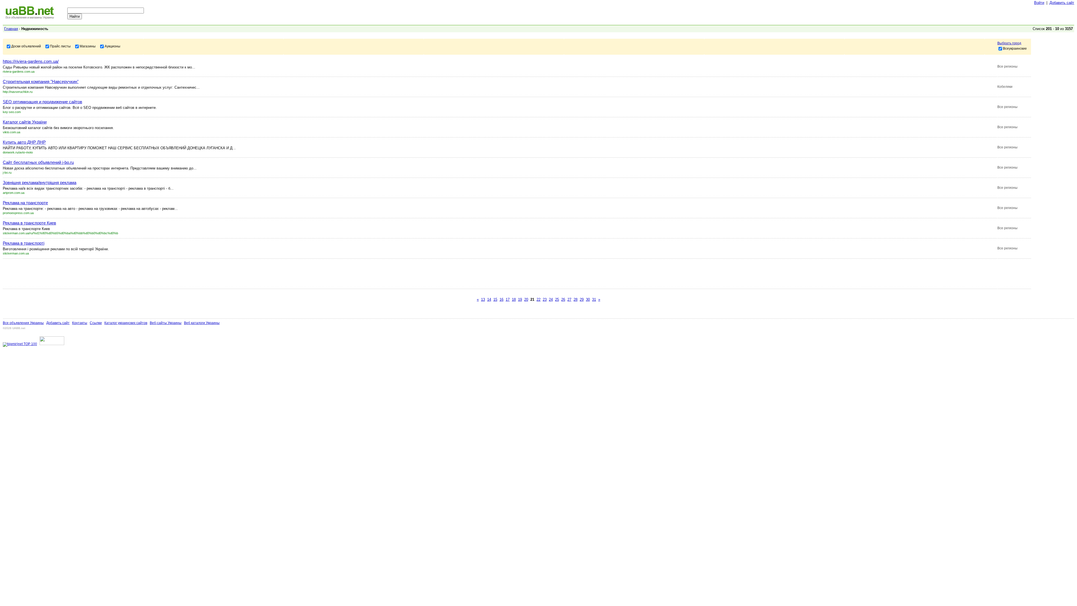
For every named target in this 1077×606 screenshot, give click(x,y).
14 (489, 299)
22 (538, 299)
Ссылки (96, 323)
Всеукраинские (1015, 48)
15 (495, 299)
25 (557, 299)
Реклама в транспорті (23, 243)
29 (582, 299)
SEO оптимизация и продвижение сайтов (42, 101)
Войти (1039, 3)
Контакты (79, 323)
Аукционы (112, 46)
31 (594, 299)
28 (575, 299)
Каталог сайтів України (25, 122)
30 (588, 299)
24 (551, 299)
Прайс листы (60, 46)
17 (508, 299)
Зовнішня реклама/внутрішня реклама (39, 182)
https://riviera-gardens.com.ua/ (31, 61)
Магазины (88, 46)
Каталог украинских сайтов (125, 323)
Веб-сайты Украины (165, 323)
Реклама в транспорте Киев (29, 223)
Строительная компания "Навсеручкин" (41, 81)
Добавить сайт (1062, 3)
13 (483, 299)
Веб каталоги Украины (202, 323)
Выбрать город (1009, 43)
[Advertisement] (105, 273)
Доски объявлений (26, 46)
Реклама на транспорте (25, 202)
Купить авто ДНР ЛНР (24, 142)
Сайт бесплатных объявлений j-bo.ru (38, 162)
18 (514, 299)
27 (569, 299)
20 (526, 299)
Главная (11, 29)
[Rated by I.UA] (52, 344)
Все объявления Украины (23, 323)
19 (520, 299)
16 (501, 299)
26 (563, 299)
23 (545, 299)
